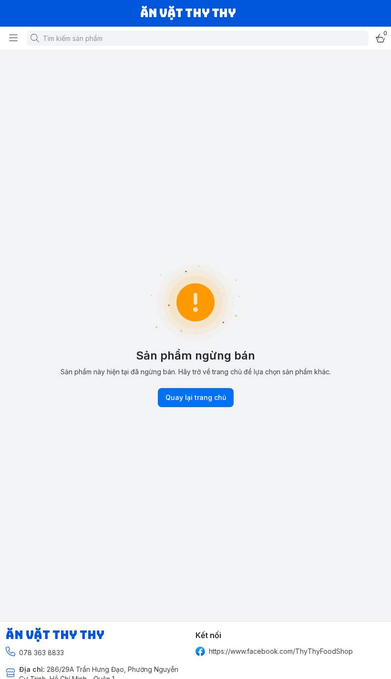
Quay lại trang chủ (195, 397)
